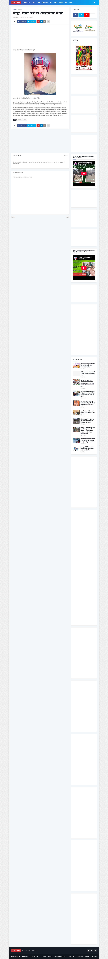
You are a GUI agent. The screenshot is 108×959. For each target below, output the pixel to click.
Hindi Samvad (25, 956)
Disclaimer (80, 956)
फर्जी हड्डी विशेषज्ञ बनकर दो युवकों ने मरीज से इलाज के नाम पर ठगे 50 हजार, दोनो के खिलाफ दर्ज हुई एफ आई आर (87, 394)
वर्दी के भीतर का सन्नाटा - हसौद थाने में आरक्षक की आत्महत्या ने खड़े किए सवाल (88, 373)
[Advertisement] (40, 38)
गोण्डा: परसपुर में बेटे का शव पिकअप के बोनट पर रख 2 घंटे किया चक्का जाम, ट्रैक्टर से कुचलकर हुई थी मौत (88, 440)
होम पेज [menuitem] (25, 2)
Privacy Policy (71, 956)
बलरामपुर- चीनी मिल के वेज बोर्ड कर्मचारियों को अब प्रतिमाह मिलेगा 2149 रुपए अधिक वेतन (87, 448)
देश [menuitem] (29, 2)
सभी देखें (65, 155)
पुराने (67, 217)
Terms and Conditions (60, 956)
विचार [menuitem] (66, 2)
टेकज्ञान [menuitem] (55, 2)
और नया (13, 217)
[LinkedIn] (41, 21)
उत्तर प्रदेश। (19, 9)
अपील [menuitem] (70, 2)
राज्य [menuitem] (33, 2)
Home (44, 956)
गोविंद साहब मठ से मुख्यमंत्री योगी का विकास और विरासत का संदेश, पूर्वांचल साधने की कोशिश (88, 365)
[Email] (44, 21)
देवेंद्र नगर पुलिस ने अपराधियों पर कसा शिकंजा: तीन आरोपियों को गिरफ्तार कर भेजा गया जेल (87, 420)
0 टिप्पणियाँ (31, 17)
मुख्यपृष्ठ (14, 9)
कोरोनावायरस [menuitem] (45, 2)
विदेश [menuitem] (39, 2)
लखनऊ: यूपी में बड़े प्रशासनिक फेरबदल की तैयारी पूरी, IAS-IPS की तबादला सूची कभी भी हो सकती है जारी (88, 403)
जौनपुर (25, 119)
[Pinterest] (38, 21)
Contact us (94, 956)
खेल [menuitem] (50, 2)
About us (50, 956)
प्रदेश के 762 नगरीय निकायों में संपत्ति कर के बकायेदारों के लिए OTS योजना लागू (88, 412)
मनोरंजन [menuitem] (61, 2)
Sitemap (87, 956)
